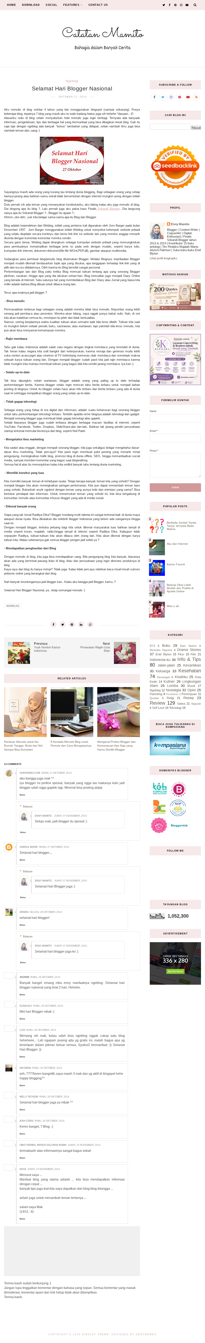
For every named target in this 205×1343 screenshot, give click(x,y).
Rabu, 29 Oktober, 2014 (45, 977)
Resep (188, 698)
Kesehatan (189, 670)
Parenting (156, 694)
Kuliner (169, 681)
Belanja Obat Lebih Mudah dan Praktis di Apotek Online (180, 588)
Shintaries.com (30, 773)
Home (11, 4)
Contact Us (98, 4)
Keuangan (163, 677)
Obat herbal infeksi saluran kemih (43, 1145)
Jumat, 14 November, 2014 (84, 1145)
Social (51, 4)
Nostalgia (173, 690)
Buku (166, 646)
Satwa (181, 703)
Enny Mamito (43, 815)
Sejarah (196, 703)
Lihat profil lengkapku (163, 258)
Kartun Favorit (176, 564)
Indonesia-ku (160, 660)
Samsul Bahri (29, 847)
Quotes (154, 698)
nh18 (23, 1169)
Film (193, 654)
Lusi (22, 1030)
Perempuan (189, 694)
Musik (191, 685)
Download (31, 4)
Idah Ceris (26, 1120)
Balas (22, 795)
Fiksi (181, 654)
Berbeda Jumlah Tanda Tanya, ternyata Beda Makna (181, 526)
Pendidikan (172, 694)
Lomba (172, 686)
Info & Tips (189, 659)
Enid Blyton (163, 654)
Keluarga (163, 671)
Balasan (27, 806)
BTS (152, 645)
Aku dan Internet (177, 543)
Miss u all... (174, 606)
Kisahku (181, 677)
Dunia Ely (26, 1005)
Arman (24, 912)
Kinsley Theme (95, 1334)
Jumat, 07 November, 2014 (70, 815)
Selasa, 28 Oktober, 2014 (46, 912)
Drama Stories (189, 650)
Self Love (158, 707)
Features (71, 4)
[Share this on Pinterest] (72, 624)
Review (157, 703)
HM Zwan (25, 1068)
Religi (170, 698)
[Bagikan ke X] (62, 624)
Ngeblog (72, 81)
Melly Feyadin (29, 1096)
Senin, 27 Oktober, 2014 (56, 773)
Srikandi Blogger (108, 208)
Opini (191, 690)
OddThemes (146, 1334)
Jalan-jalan (166, 665)
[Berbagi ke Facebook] (53, 624)
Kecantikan (192, 665)
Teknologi (175, 707)
